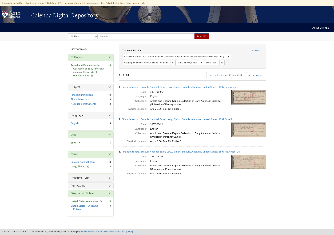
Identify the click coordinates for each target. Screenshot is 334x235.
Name (74, 154)
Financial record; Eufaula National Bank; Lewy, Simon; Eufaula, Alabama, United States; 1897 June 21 (178, 119)
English (75, 123)
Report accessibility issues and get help (114, 231)
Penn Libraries (14, 231)
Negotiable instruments (83, 103)
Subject (75, 87)
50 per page (255, 75)
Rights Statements (85, 231)
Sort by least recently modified (225, 75)
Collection (77, 57)
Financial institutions (82, 94)
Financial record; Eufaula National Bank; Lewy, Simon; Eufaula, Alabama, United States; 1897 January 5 (179, 87)
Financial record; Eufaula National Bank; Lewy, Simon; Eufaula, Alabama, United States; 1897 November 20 (181, 151)
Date (74, 134)
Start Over (256, 50)
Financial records (80, 99)
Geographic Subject (83, 193)
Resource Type (80, 177)
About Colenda (320, 27)
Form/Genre (78, 185)
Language (77, 115)
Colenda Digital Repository (15, 15)
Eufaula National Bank (83, 161)
